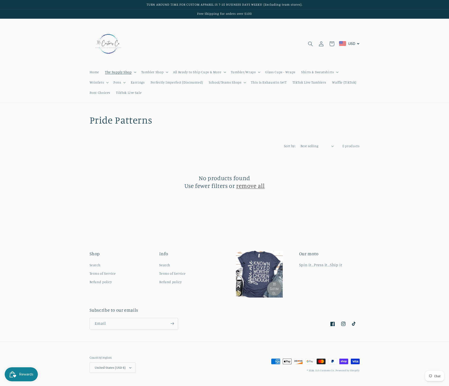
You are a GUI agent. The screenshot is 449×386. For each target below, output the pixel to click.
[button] (120, 72)
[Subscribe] (172, 323)
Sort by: (290, 146)
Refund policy (101, 282)
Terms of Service (103, 273)
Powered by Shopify (347, 370)
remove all (250, 185)
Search (95, 265)
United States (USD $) (110, 367)
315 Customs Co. (325, 370)
